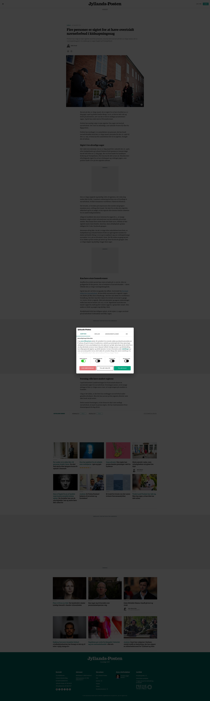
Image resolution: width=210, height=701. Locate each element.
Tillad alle (122, 368)
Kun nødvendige (88, 368)
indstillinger (125, 349)
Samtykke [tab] (83, 333)
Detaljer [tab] (97, 334)
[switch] (97, 361)
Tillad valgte (105, 368)
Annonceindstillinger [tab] (112, 334)
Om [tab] (127, 334)
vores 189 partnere (86, 341)
